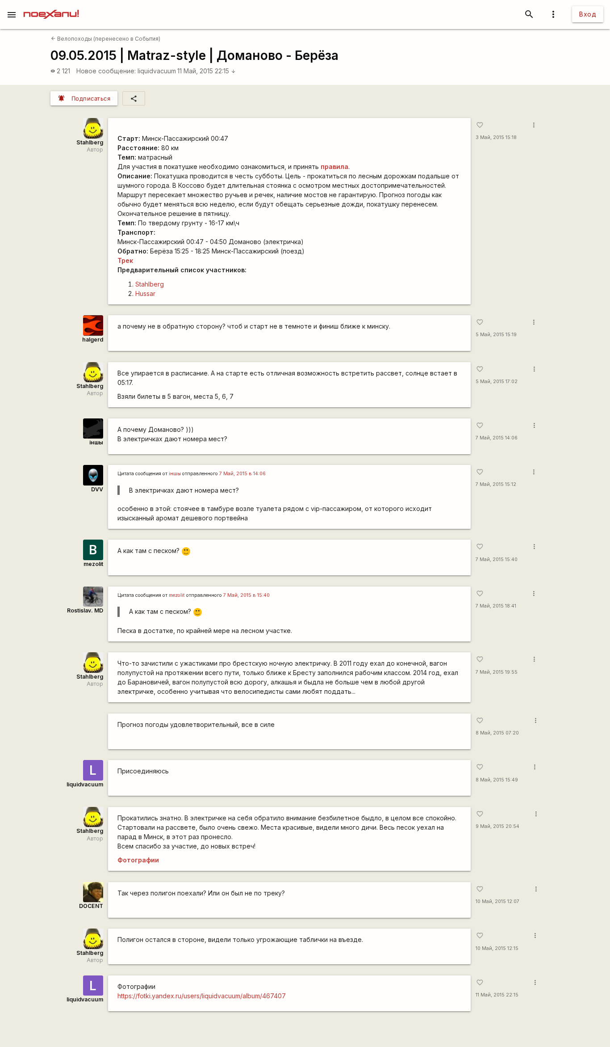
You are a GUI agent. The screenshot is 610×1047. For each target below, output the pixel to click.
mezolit (93, 564)
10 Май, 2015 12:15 (497, 948)
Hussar (145, 293)
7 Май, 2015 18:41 (496, 606)
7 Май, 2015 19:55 (497, 672)
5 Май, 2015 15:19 (496, 335)
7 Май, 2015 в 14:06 (242, 474)
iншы (96, 442)
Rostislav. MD (85, 610)
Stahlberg (89, 142)
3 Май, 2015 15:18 (496, 137)
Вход (587, 14)
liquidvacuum (157, 71)
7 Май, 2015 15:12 (496, 484)
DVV (97, 489)
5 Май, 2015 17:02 (497, 381)
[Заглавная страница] (51, 6)
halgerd (92, 339)
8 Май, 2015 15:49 (497, 780)
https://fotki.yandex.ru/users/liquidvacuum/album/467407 (201, 996)
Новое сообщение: (106, 71)
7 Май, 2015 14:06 (497, 438)
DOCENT (91, 906)
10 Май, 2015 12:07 (497, 901)
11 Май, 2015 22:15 (206, 71)
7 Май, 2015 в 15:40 (246, 595)
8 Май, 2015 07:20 (497, 733)
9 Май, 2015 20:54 (497, 826)
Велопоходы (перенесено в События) (105, 38)
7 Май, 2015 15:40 (497, 559)
